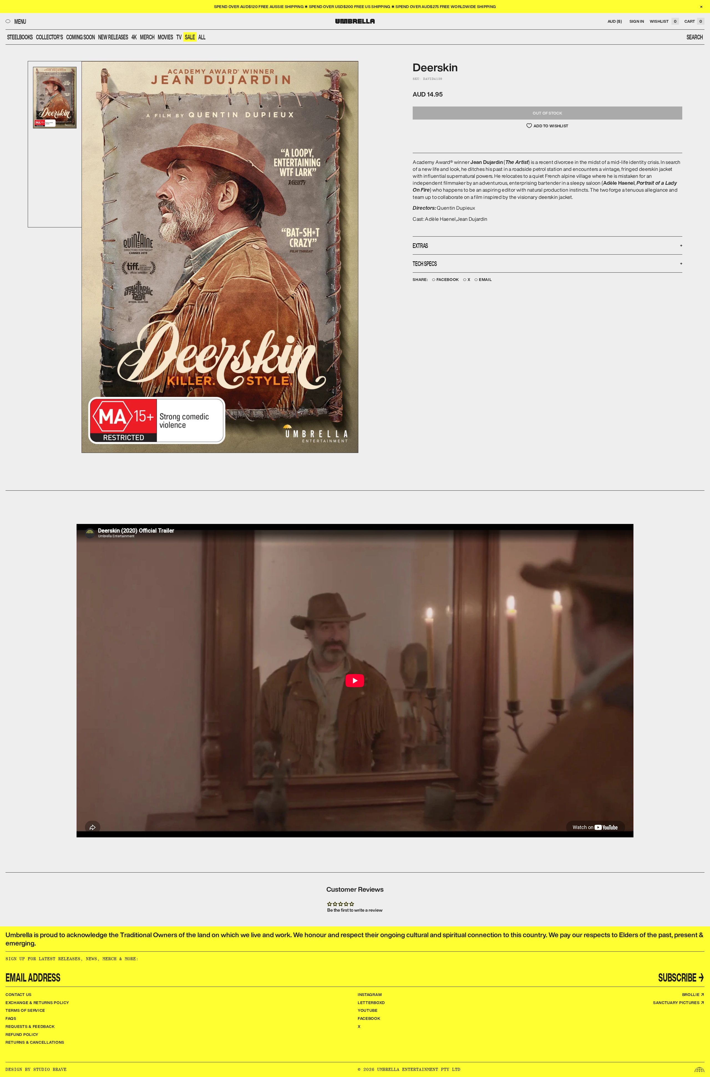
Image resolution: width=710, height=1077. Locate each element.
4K (134, 37)
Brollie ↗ (693, 994)
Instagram (370, 994)
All (202, 37)
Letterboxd (371, 1002)
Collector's (49, 37)
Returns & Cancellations (35, 1042)
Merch (147, 37)
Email (485, 279)
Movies (165, 37)
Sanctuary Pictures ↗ (678, 1002)
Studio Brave (50, 1069)
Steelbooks (20, 37)
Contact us (19, 994)
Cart (693, 21)
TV (179, 37)
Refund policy (22, 1034)
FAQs (11, 1018)
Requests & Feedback (30, 1026)
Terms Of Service (25, 1010)
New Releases (113, 37)
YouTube (368, 1010)
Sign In (637, 21)
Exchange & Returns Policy (37, 1002)
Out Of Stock (547, 113)
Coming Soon (80, 37)
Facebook (448, 279)
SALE (190, 37)
